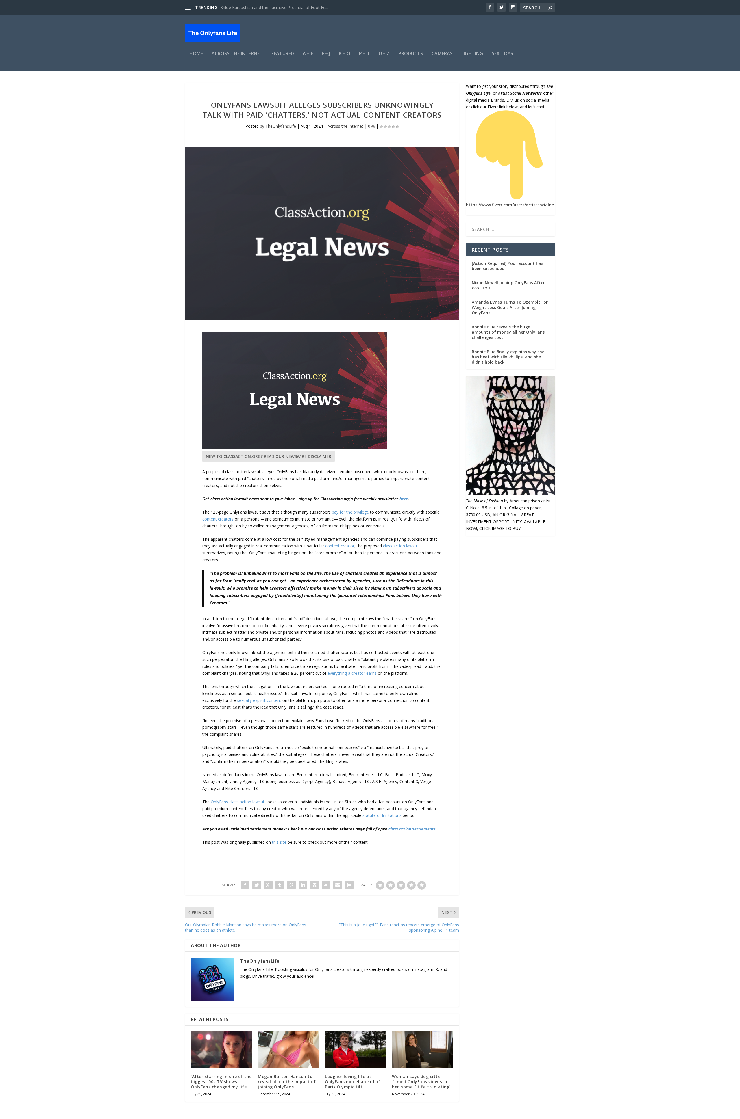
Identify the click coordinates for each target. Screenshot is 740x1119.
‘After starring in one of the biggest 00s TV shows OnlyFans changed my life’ (221, 1082)
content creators (218, 519)
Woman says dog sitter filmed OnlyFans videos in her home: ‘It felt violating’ (421, 1082)
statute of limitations (382, 815)
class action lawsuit (401, 546)
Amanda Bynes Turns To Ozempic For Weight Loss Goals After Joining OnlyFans (510, 307)
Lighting (472, 54)
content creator (339, 546)
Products (410, 54)
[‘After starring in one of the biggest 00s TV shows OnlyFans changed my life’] (221, 1049)
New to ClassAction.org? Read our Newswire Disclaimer (268, 456)
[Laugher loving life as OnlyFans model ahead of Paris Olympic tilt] (355, 1049)
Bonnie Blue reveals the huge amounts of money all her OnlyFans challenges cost (508, 332)
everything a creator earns (352, 673)
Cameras (442, 54)
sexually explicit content (259, 700)
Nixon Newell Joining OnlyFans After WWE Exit (508, 285)
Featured (282, 54)
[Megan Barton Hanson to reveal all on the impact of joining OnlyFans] (288, 1049)
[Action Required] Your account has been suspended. (507, 266)
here (403, 498)
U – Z (384, 54)
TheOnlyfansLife (280, 126)
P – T (364, 54)
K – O (344, 54)
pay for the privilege (350, 512)
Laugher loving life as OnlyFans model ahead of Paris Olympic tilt (352, 1082)
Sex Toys (502, 54)
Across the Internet (237, 54)
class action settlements (412, 829)
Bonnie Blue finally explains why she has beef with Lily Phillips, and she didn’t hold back (508, 357)
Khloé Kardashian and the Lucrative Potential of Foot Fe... (274, 7)
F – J (326, 54)
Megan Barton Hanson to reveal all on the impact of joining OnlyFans (287, 1082)
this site (279, 842)
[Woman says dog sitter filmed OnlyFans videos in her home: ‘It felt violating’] (422, 1049)
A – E (308, 54)
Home (196, 54)
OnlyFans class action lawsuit (238, 801)
